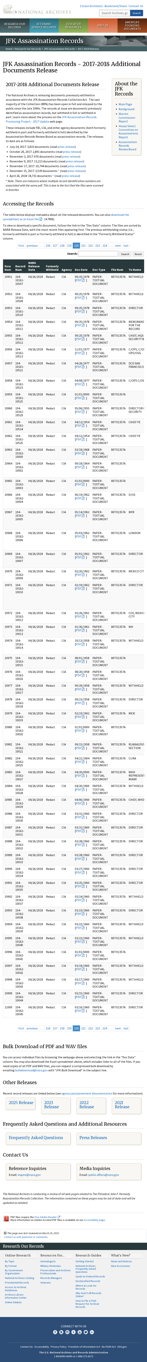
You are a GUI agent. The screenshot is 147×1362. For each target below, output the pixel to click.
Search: (72, 253)
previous (32, 245)
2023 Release (51, 1104)
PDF (78, 280)
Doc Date (81, 270)
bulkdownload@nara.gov (31, 1070)
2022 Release (86, 1104)
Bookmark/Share (116, 6)
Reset (138, 254)
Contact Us (136, 6)
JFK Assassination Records (59, 49)
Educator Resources (73, 25)
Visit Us (102, 25)
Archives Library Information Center (16, 1296)
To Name (135, 270)
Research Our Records (14, 25)
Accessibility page (94, 1220)
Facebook (55, 1332)
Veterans (45, 1282)
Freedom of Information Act (84, 1346)
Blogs (85, 1332)
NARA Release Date (34, 266)
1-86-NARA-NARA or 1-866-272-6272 (73, 1356)
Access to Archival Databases (15, 1288)
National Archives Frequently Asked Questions (86, 1269)
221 (83, 245)
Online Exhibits (13, 1302)
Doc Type (98, 270)
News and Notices (121, 1261)
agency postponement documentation (86, 1093)
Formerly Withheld (52, 268)
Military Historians (50, 1266)
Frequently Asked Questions (36, 1137)
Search (137, 13)
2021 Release (122, 1104)
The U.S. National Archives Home (37, 9)
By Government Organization (14, 1272)
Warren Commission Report (127, 117)
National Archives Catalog (19, 1278)
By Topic (10, 1261)
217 (55, 245)
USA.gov (122, 1346)
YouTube (79, 1332)
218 (62, 245)
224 (104, 245)
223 (97, 245)
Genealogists (48, 1261)
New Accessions (120, 1266)
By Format (11, 1266)
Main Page (125, 104)
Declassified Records (88, 1281)
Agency (67, 270)
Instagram (67, 1332)
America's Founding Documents (132, 25)
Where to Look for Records (86, 1287)
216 (48, 245)
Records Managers (51, 1278)
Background (126, 109)
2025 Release (21, 1102)
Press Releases (93, 1137)
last (126, 245)
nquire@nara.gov (29, 1175)
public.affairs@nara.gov (103, 1175)
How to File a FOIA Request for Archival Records (87, 1304)
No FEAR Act (109, 1346)
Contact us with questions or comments (25, 1237)
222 (90, 245)
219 (69, 245)
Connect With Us (73, 1326)
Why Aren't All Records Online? (88, 1294)
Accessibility (41, 1346)
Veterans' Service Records (44, 25)
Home (9, 49)
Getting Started (85, 1261)
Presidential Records (17, 1282)
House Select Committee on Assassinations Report (128, 131)
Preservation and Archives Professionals (55, 1272)
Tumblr (73, 1332)
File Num (117, 270)
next (118, 245)
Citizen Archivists (91, 6)
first (21, 245)
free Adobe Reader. (46, 1217)
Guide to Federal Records (90, 1276)
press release (66, 147)
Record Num (20, 268)
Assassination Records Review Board (128, 145)
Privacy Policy (59, 1346)
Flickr (92, 1332)
